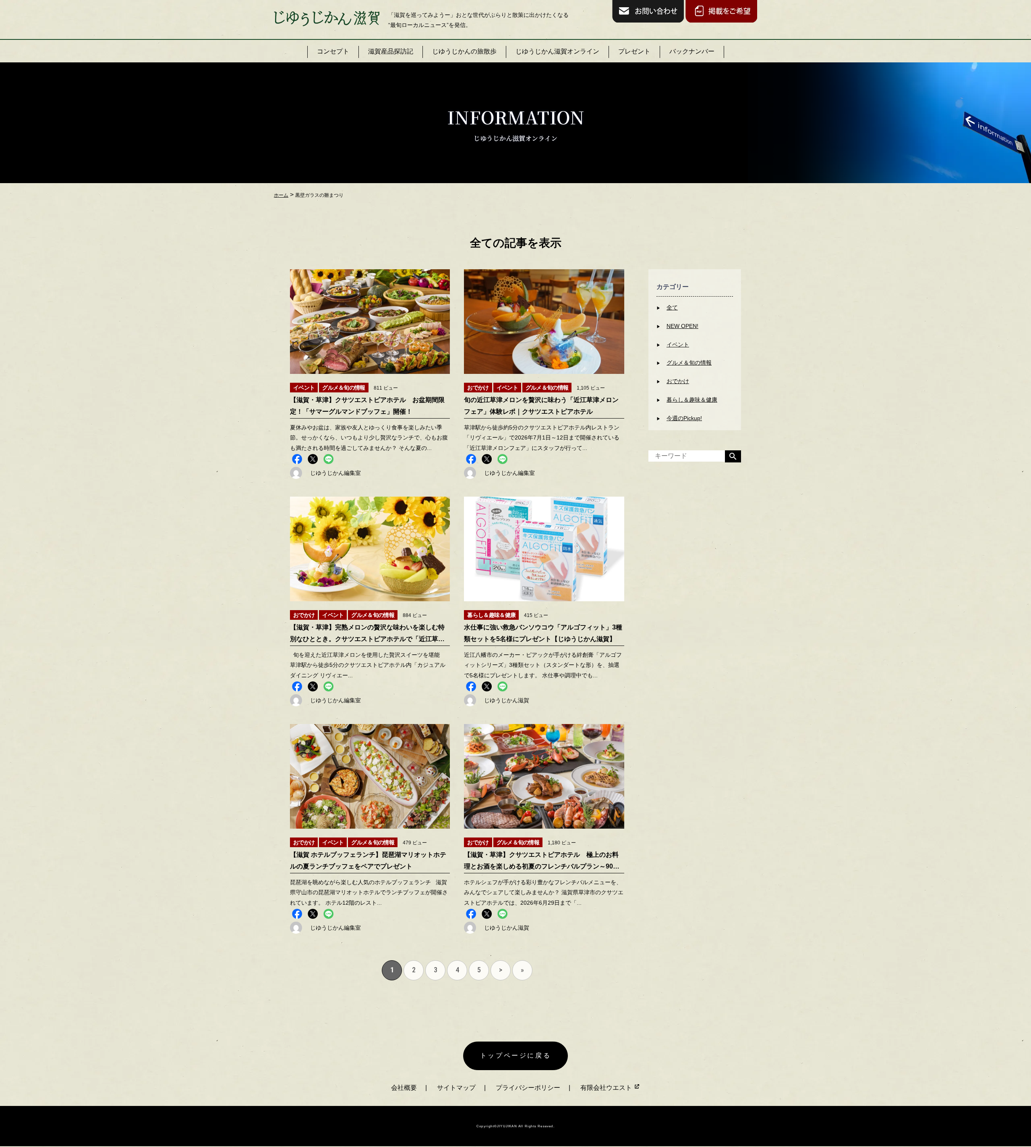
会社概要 (404, 1087)
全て (672, 307)
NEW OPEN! (682, 326)
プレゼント (634, 51)
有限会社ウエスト (607, 1087)
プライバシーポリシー (528, 1087)
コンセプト (333, 51)
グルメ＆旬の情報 (689, 362)
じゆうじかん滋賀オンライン (557, 51)
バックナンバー (691, 51)
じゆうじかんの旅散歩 (464, 51)
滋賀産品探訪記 (390, 51)
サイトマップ (456, 1087)
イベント (678, 344)
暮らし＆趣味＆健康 (692, 399)
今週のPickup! (684, 418)
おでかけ (678, 381)
